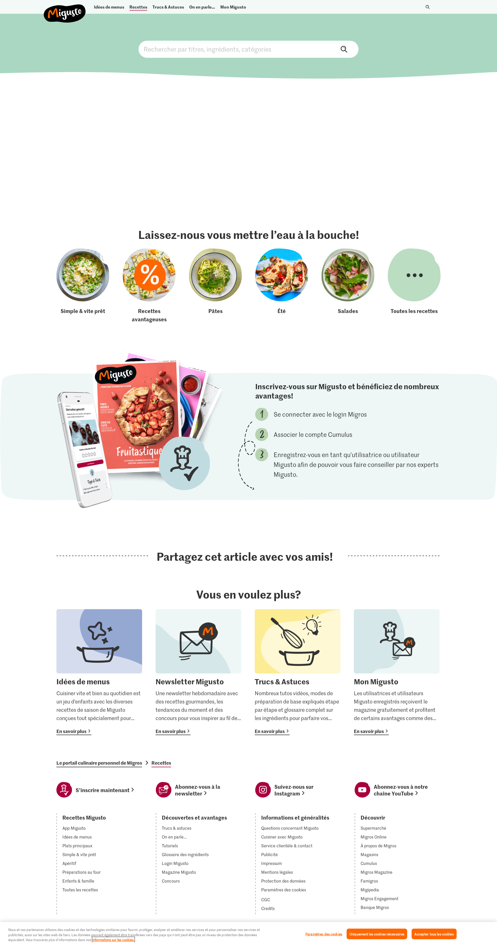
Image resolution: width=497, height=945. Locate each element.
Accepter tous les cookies (434, 933)
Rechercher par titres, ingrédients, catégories (248, 49)
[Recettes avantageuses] (149, 285)
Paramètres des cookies (283, 889)
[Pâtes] (215, 285)
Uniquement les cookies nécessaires (376, 933)
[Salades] (347, 285)
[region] (248, 933)
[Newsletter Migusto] (198, 672)
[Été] (281, 285)
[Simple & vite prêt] (82, 285)
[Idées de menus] (99, 672)
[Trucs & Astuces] (297, 672)
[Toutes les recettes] (414, 285)
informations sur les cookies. (113, 939)
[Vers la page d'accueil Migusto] (65, 9)
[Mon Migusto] (397, 672)
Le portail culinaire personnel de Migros (99, 763)
